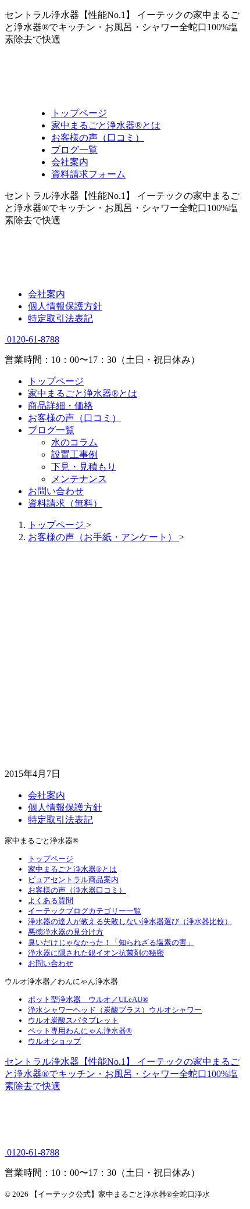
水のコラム (74, 442)
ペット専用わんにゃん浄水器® (80, 1030)
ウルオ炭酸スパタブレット (73, 1020)
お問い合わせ (56, 491)
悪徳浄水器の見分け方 (65, 932)
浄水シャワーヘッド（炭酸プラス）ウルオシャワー (115, 1009)
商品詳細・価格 (60, 406)
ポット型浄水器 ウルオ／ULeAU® (88, 999)
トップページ (56, 381)
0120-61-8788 (32, 339)
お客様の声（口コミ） (74, 418)
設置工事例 (74, 454)
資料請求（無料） (65, 503)
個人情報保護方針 (65, 306)
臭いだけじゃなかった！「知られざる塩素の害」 (111, 942)
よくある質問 (50, 900)
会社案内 (46, 294)
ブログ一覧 (51, 430)
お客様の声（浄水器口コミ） (77, 890)
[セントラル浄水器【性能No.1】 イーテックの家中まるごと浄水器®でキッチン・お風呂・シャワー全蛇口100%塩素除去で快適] (123, 93)
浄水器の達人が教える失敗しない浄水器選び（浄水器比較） (130, 921)
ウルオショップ (54, 1041)
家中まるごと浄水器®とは (82, 393)
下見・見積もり (83, 467)
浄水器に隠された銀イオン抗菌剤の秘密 (96, 952)
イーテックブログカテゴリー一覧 (84, 911)
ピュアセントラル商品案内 (73, 879)
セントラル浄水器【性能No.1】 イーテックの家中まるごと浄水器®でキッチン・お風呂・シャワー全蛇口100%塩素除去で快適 (122, 1074)
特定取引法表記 (60, 318)
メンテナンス (79, 479)
